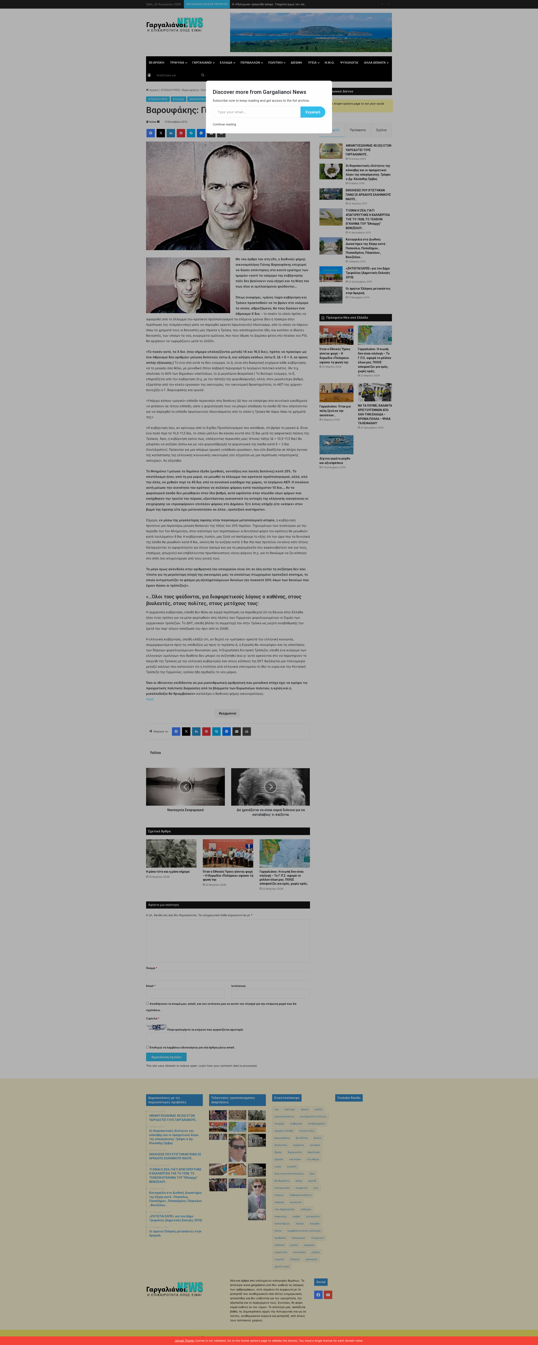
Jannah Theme (184, 1340)
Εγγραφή (313, 112)
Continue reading (224, 124)
